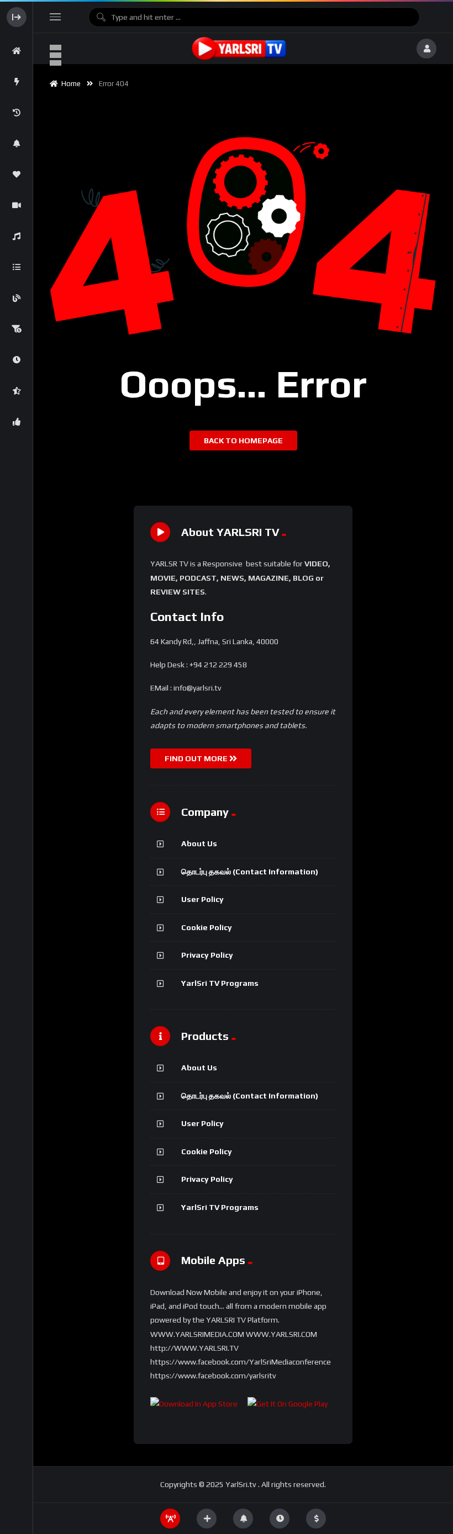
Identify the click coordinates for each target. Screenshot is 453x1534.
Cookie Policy (206, 927)
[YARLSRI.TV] (239, 48)
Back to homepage (243, 440)
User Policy (202, 899)
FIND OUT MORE (197, 758)
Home (69, 83)
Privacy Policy (207, 955)
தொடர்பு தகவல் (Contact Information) (249, 871)
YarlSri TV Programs (220, 983)
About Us (199, 843)
